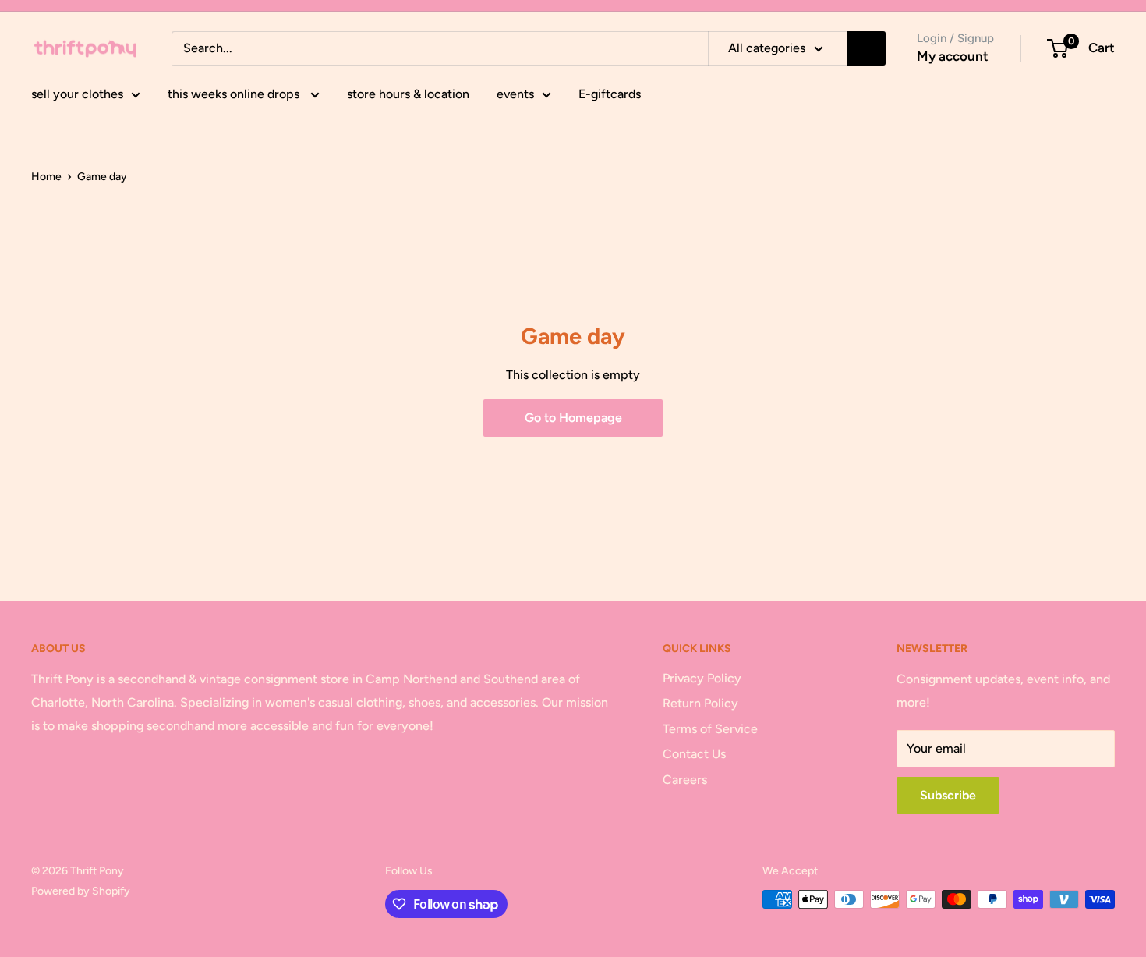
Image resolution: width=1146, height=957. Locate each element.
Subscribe (948, 795)
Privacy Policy (702, 678)
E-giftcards (609, 94)
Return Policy (700, 703)
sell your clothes (77, 94)
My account (953, 56)
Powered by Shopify (80, 891)
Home (46, 176)
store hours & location (408, 94)
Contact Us (694, 753)
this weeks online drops (235, 94)
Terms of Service (710, 728)
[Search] (866, 48)
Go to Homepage (573, 417)
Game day (102, 176)
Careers (685, 779)
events (515, 94)
